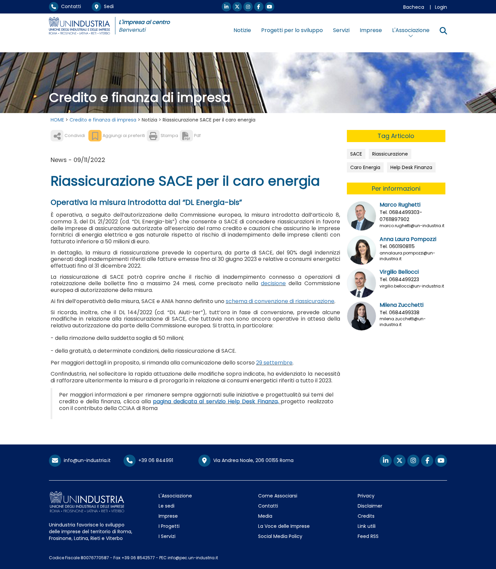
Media (265, 516)
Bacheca (413, 7)
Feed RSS (368, 536)
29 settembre (274, 363)
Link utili (367, 526)
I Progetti (169, 526)
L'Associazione (175, 495)
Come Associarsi (277, 495)
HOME (57, 119)
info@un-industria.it (86, 460)
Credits (366, 516)
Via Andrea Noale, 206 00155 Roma (252, 460)
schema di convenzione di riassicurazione (280, 301)
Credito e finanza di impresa (103, 119)
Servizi (341, 30)
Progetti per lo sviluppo (292, 30)
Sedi (107, 6)
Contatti (69, 6)
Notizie (242, 30)
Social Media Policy (280, 536)
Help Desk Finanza (411, 167)
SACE (356, 154)
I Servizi (167, 536)
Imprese (371, 30)
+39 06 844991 (154, 460)
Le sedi (166, 506)
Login (441, 7)
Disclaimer (370, 506)
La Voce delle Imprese (284, 526)
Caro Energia (365, 167)
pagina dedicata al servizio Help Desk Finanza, (217, 401)
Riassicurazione (390, 154)
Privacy (366, 495)
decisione (273, 283)
